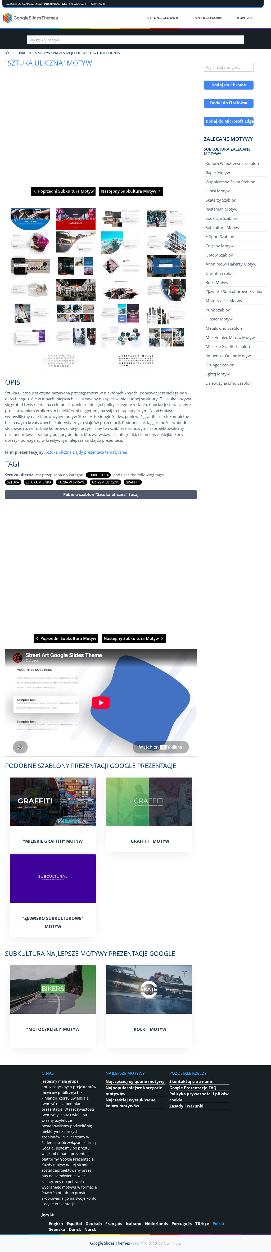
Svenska (57, 1229)
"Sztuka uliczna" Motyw (48, 63)
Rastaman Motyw (221, 209)
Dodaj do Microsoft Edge (230, 121)
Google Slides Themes (110, 1243)
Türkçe (202, 1223)
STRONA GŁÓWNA (162, 17)
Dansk (75, 1229)
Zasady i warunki (186, 1106)
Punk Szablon (218, 309)
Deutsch (93, 1223)
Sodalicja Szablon (221, 218)
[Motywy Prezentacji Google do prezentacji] (7, 53)
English (56, 1223)
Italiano (133, 1223)
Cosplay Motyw (220, 245)
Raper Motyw (218, 172)
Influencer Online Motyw (228, 355)
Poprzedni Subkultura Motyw (65, 191)
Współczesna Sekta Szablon (230, 181)
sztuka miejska (38, 482)
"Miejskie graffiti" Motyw (53, 841)
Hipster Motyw (219, 319)
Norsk (90, 1229)
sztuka (13, 482)
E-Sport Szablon (220, 236)
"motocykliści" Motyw (52, 1029)
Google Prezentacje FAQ (192, 1087)
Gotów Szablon (219, 255)
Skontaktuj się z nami (190, 1081)
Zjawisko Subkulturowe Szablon (235, 291)
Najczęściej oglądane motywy (135, 1081)
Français (113, 1223)
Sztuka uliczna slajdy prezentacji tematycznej (86, 452)
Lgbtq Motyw (218, 373)
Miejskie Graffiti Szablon (228, 346)
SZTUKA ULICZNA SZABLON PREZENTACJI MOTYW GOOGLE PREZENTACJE (55, 4)
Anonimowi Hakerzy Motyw (231, 264)
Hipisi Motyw (218, 190)
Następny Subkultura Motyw (129, 191)
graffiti (132, 482)
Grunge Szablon (220, 364)
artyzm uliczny (105, 482)
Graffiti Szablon (220, 273)
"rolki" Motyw (149, 1029)
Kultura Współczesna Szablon (232, 163)
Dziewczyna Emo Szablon (229, 383)
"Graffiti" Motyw (149, 841)
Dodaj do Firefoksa (228, 102)
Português (181, 1223)
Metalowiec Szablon (224, 328)
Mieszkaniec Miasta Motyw (230, 337)
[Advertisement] (101, 566)
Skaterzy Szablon (221, 200)
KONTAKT (245, 17)
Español (74, 1223)
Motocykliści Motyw (224, 300)
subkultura (98, 475)
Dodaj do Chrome (228, 84)
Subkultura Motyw (222, 227)
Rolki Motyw (217, 282)
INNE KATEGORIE (207, 17)
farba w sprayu (71, 482)
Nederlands (156, 1223)
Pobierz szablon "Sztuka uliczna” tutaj (101, 494)
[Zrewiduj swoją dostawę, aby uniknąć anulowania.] (31, 18)
